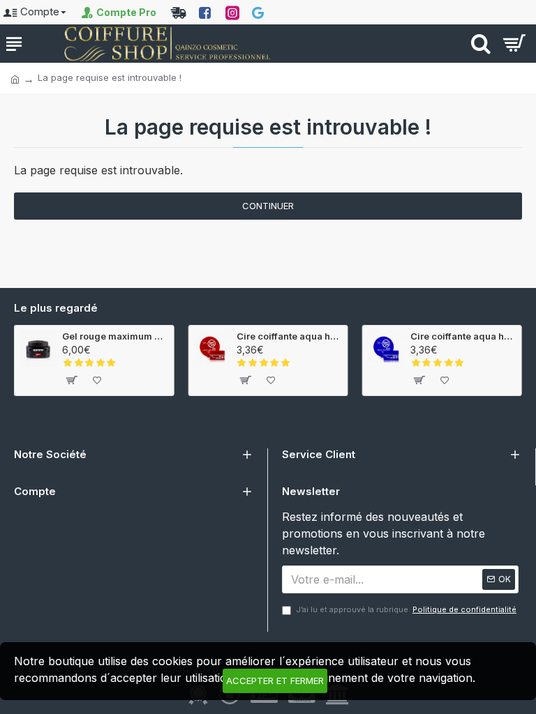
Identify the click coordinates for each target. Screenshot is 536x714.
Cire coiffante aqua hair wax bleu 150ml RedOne (463, 336)
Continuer (268, 205)
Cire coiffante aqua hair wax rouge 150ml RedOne (290, 336)
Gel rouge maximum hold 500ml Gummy (115, 336)
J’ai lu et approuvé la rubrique (406, 609)
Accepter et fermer (275, 680)
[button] (257, 406)
